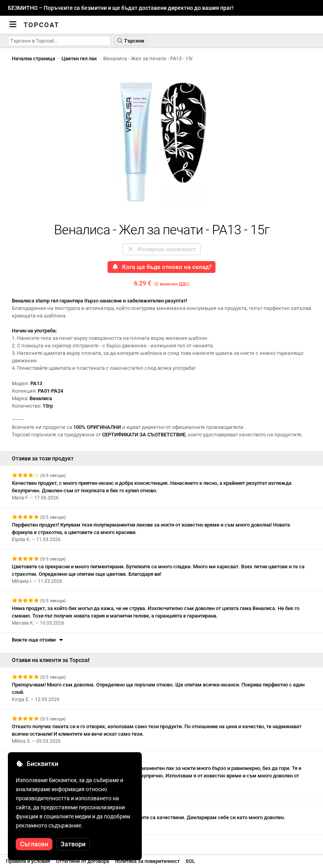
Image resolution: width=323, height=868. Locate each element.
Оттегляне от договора (82, 861)
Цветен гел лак (79, 58)
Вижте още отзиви (35, 640)
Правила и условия (28, 861)
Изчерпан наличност (165, 249)
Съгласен (34, 844)
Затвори (73, 844)
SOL (190, 861)
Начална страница (33, 58)
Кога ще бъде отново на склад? (165, 267)
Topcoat (41, 25)
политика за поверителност (147, 861)
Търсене (133, 41)
